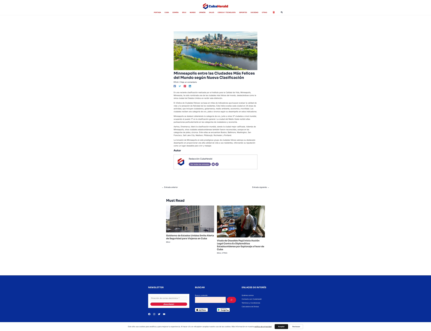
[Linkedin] (190, 86)
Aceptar (281, 326)
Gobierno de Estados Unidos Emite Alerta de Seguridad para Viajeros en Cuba (190, 237)
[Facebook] (175, 86)
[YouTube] (164, 314)
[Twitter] (180, 86)
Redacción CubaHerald (200, 158)
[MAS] (231, 300)
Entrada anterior (170, 187)
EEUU (176, 82)
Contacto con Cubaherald (252, 299)
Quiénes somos (248, 295)
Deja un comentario (188, 82)
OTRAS (224, 253)
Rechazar (296, 326)
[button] (282, 12)
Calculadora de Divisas (250, 307)
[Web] (217, 164)
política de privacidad (263, 326)
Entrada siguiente (260, 187)
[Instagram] (154, 314)
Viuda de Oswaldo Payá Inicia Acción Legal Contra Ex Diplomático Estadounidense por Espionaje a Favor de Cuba (240, 245)
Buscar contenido (201, 295)
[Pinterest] (185, 86)
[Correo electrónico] (213, 164)
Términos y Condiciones (251, 303)
